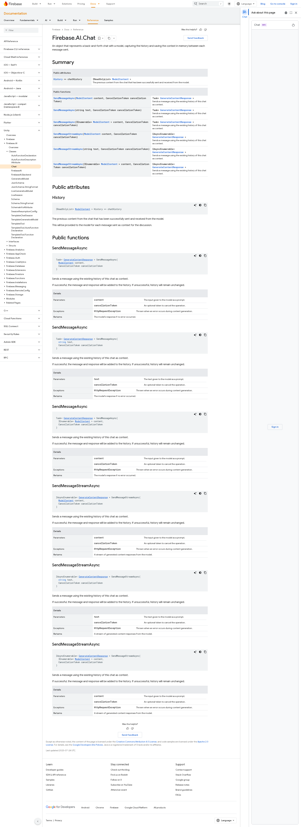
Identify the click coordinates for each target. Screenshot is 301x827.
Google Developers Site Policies (88, 745)
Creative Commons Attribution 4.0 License (136, 741)
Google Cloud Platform (136, 807)
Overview (9, 20)
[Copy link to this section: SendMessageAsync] (90, 248)
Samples (108, 20)
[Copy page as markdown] (109, 38)
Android (85, 807)
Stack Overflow (183, 774)
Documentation (15, 14)
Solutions (67, 3)
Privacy (58, 820)
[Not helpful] (205, 29)
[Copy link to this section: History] (68, 198)
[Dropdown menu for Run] (55, 4)
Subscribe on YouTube (121, 784)
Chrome (100, 807)
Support (110, 3)
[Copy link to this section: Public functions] (92, 238)
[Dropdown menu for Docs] (99, 4)
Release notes (182, 784)
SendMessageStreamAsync (68, 133)
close (296, 13)
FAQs (178, 794)
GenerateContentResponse (175, 98)
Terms (49, 820)
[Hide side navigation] (38, 821)
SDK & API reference (56, 774)
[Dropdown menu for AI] (51, 20)
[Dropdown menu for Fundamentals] (38, 20)
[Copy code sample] (205, 205)
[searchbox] (21, 30)
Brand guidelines (184, 789)
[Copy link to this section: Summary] (77, 62)
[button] (18, 49)
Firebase (56, 29)
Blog (263, 3)
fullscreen (291, 13)
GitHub (49, 789)
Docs (93, 3)
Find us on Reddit (119, 774)
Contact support (184, 769)
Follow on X (116, 779)
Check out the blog (120, 769)
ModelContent (120, 79)
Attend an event (119, 789)
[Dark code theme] (200, 205)
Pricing (81, 3)
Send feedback (195, 38)
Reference (93, 20)
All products (160, 807)
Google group (183, 779)
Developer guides (54, 769)
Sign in (293, 3)
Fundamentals (27, 20)
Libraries (50, 784)
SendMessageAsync (64, 98)
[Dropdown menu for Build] (41, 4)
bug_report (286, 13)
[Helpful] (200, 29)
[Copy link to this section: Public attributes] (93, 187)
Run (50, 3)
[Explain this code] (195, 205)
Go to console (277, 3)
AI (46, 20)
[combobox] (208, 4)
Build (34, 3)
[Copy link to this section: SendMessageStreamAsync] (103, 486)
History (58, 79)
